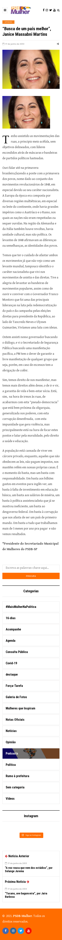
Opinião (8, 22)
